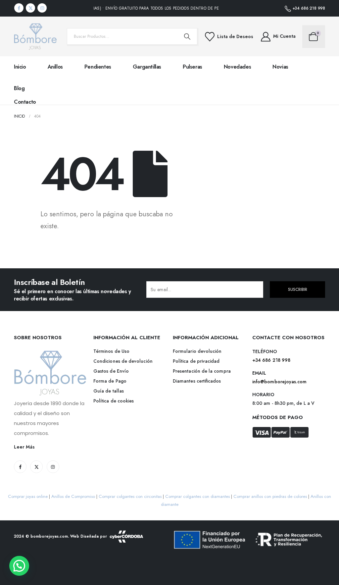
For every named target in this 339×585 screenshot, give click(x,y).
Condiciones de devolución (123, 361)
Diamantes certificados (197, 381)
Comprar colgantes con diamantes (197, 496)
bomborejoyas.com (49, 536)
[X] (30, 8)
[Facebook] (19, 8)
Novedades (237, 67)
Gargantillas (147, 67)
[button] (19, 566)
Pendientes (97, 67)
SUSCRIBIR (297, 289)
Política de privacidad (196, 361)
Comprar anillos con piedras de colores (270, 496)
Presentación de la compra (202, 371)
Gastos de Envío (111, 371)
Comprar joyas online (28, 496)
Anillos (55, 67)
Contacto (25, 102)
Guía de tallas (108, 391)
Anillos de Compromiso (73, 496)
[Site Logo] (35, 36)
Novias (280, 67)
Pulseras (192, 67)
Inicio (20, 67)
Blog (19, 88)
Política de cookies (113, 401)
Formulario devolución (197, 351)
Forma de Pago (109, 381)
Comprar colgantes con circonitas (130, 496)
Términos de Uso (111, 351)
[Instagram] (42, 8)
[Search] (187, 36)
